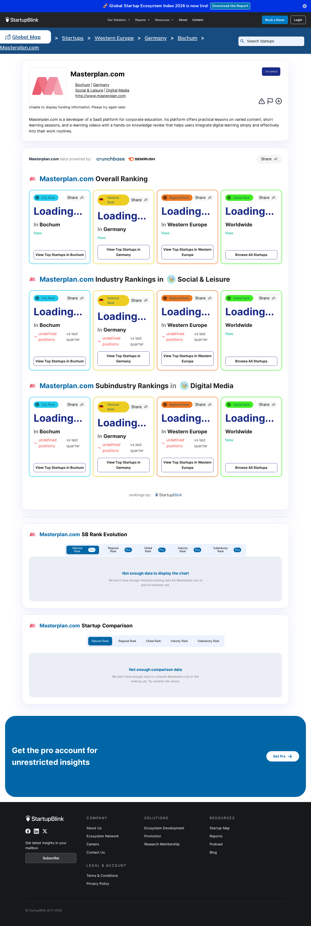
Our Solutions (117, 20)
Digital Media (117, 90)
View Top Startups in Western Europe (187, 252)
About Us (94, 828)
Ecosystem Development (164, 828)
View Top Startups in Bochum (60, 255)
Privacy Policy (98, 883)
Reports (140, 20)
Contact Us (96, 852)
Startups (73, 38)
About (183, 20)
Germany (156, 38)
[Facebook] (27, 831)
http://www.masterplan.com (100, 96)
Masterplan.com (19, 47)
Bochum (187, 38)
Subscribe (51, 858)
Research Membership (162, 844)
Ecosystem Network (103, 836)
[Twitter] (44, 831)
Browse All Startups (251, 255)
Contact (197, 20)
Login (298, 20)
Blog (213, 852)
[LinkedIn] (36, 831)
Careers (93, 844)
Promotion (152, 836)
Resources (162, 20)
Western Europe (114, 38)
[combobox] (273, 41)
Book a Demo (275, 20)
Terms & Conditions (102, 875)
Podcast (216, 844)
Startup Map (220, 828)
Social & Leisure (89, 90)
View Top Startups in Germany (123, 252)
